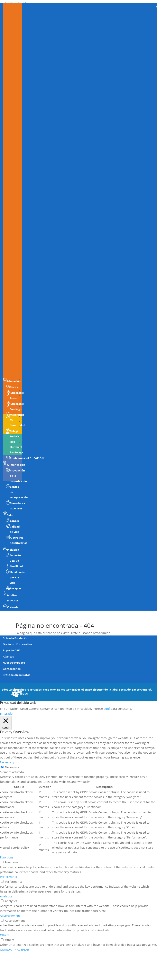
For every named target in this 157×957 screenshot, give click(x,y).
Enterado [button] (6, 713)
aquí (107, 709)
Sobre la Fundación (15, 638)
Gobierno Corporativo (17, 644)
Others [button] (4, 935)
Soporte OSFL (12, 650)
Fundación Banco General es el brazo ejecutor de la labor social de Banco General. (97, 689)
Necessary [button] (7, 762)
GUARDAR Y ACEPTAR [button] (14, 949)
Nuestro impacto (14, 662)
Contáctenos (12, 668)
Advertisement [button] (10, 916)
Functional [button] (7, 857)
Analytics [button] (6, 896)
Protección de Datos (16, 674)
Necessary (12, 767)
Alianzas (8, 656)
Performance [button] (9, 877)
